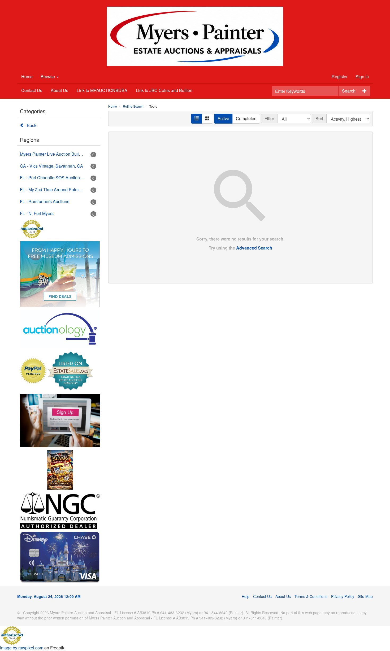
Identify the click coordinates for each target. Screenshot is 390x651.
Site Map (365, 596)
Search (349, 91)
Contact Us (31, 90)
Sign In (362, 76)
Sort (319, 118)
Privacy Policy (342, 596)
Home (27, 76)
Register (340, 76)
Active (223, 118)
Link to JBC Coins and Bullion (164, 90)
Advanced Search (254, 248)
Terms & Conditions (310, 596)
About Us (59, 90)
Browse (48, 76)
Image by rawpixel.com (21, 648)
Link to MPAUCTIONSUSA (102, 90)
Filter (269, 118)
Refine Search (133, 106)
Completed (246, 118)
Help (245, 596)
